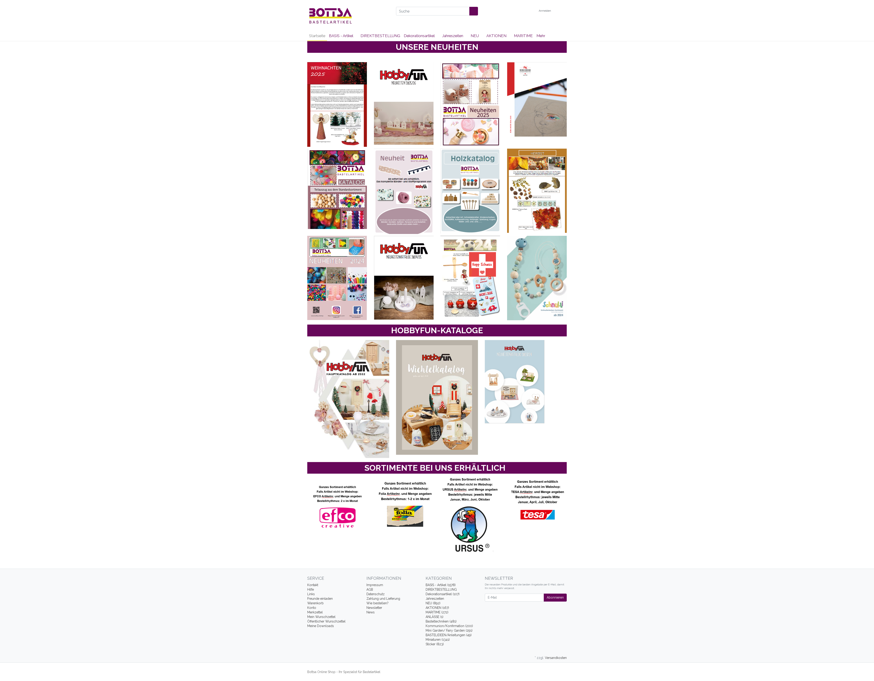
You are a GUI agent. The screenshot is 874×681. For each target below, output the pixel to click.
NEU (475, 35)
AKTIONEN (496, 35)
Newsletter (374, 608)
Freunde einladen (320, 598)
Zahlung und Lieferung (383, 598)
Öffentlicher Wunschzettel (326, 621)
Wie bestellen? (377, 603)
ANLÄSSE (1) (434, 617)
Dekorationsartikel (419, 35)
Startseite (317, 35)
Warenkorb (315, 603)
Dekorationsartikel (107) (443, 594)
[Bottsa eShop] (348, 16)
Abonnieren (555, 597)
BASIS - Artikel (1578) (441, 585)
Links (311, 594)
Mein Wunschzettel (321, 617)
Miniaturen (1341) (438, 639)
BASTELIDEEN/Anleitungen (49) (449, 635)
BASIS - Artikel (341, 35)
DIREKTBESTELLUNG (380, 35)
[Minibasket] (562, 11)
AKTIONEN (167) (437, 608)
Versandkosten (556, 658)
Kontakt (312, 585)
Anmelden (545, 10)
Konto (311, 608)
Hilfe (310, 589)
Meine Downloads (320, 626)
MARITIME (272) (437, 612)
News (370, 612)
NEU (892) (433, 603)
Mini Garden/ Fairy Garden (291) (449, 630)
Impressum (374, 585)
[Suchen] (473, 11)
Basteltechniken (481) (441, 621)
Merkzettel (315, 612)
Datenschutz (375, 594)
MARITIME (523, 35)
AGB (369, 589)
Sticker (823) (435, 644)
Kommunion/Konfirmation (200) (449, 626)
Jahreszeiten (453, 35)
